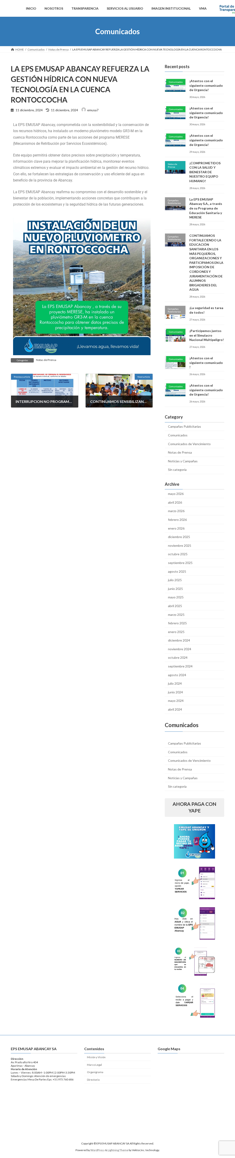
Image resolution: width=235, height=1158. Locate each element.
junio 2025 (175, 589)
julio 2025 (175, 580)
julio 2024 (175, 684)
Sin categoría (177, 470)
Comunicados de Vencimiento (189, 444)
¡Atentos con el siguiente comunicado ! (206, 362)
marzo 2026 (176, 511)
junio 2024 (175, 692)
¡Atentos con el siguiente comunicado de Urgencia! (206, 85)
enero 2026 (176, 528)
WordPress (97, 1150)
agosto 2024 (177, 675)
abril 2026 (175, 502)
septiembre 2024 (180, 666)
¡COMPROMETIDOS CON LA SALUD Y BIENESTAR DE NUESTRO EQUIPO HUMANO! (205, 172)
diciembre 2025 (179, 537)
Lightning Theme (118, 1150)
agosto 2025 (177, 571)
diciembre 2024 (179, 640)
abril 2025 (175, 606)
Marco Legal (94, 1064)
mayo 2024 (176, 701)
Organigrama (95, 1072)
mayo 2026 (176, 494)
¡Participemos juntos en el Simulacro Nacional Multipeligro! (206, 335)
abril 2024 (175, 709)
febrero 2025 (177, 623)
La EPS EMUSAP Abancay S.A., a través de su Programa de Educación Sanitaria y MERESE (205, 208)
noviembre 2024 (179, 649)
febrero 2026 (177, 520)
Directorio (93, 1079)
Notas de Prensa (46, 360)
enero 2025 (176, 632)
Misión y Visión (96, 1057)
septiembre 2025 (180, 563)
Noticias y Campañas (183, 461)
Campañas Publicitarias (184, 427)
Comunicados (177, 435)
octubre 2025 (177, 554)
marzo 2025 (176, 615)
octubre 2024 (177, 658)
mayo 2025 (176, 597)
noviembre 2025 (179, 545)
